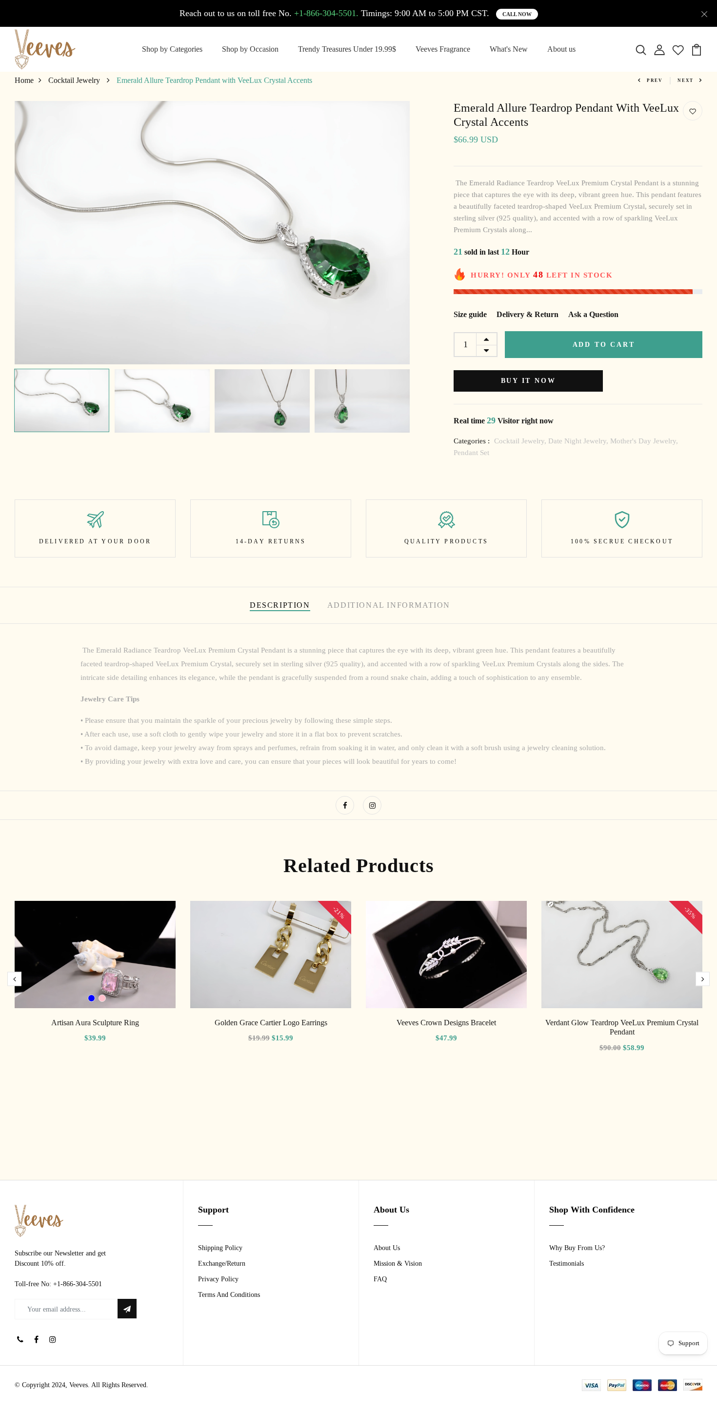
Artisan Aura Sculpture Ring (95, 1022)
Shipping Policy (220, 1248)
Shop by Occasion (250, 49)
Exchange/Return (221, 1263)
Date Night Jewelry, (579, 441)
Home (24, 80)
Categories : (472, 441)
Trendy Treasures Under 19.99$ (347, 49)
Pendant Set (471, 453)
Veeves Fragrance (443, 49)
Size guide (470, 314)
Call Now (517, 14)
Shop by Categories (172, 49)
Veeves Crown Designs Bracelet (446, 1022)
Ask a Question (593, 314)
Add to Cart (604, 344)
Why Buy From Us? (577, 1248)
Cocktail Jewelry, (521, 441)
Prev (655, 80)
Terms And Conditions (229, 1294)
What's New (509, 49)
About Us (387, 1248)
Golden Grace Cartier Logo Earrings (271, 1022)
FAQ (380, 1279)
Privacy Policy (218, 1279)
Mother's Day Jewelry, (644, 441)
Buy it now (528, 380)
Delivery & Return (527, 314)
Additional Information (388, 605)
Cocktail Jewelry (75, 80)
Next (685, 80)
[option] (212, 232)
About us (561, 49)
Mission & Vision (398, 1263)
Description (280, 605)
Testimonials (566, 1263)
